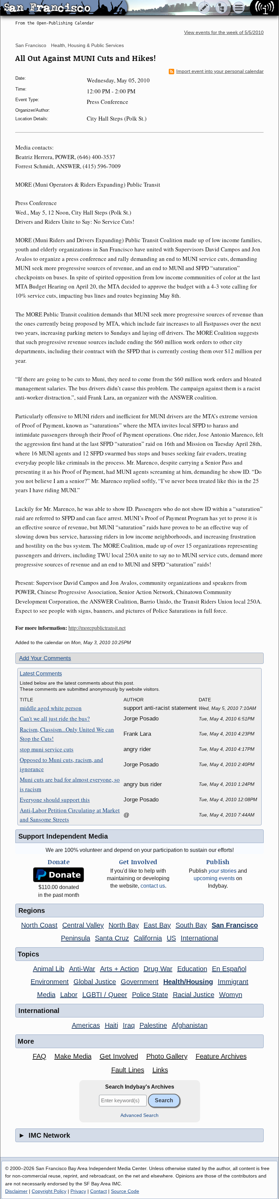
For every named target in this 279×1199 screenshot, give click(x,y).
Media (46, 994)
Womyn (230, 994)
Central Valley (83, 925)
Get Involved (119, 1056)
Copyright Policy (49, 1191)
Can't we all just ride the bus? (55, 718)
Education (192, 968)
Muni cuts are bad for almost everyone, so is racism (70, 784)
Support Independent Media (63, 836)
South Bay (191, 925)
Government (140, 981)
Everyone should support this (55, 800)
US (171, 938)
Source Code (125, 1191)
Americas (86, 1025)
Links (160, 1070)
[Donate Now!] (58, 875)
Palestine (153, 1025)
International (199, 938)
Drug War (158, 968)
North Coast (39, 925)
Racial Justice (193, 994)
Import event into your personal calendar (220, 71)
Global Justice (94, 981)
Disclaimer (16, 1191)
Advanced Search (139, 1115)
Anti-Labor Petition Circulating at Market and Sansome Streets (70, 814)
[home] (63, 8)
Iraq (129, 1025)
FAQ (39, 1056)
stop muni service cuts (46, 749)
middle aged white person (51, 708)
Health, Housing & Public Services (87, 45)
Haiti (111, 1025)
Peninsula (75, 938)
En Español (229, 968)
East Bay (157, 925)
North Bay (124, 925)
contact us (153, 886)
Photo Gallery (166, 1056)
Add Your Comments (45, 658)
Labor (69, 994)
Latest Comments (41, 673)
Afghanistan (190, 1025)
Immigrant (233, 981)
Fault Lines (127, 1070)
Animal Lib (48, 968)
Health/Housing (188, 981)
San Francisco (30, 45)
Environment (50, 981)
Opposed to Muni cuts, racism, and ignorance (61, 764)
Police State (150, 994)
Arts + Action (119, 968)
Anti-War (82, 968)
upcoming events (214, 878)
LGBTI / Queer (104, 994)
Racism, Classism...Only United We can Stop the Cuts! (67, 734)
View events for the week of (224, 32)
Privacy (78, 1191)
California (148, 938)
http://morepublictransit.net (97, 627)
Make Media (73, 1056)
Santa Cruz (112, 938)
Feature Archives (221, 1056)
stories (222, 871)
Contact (98, 1191)
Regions (31, 910)
